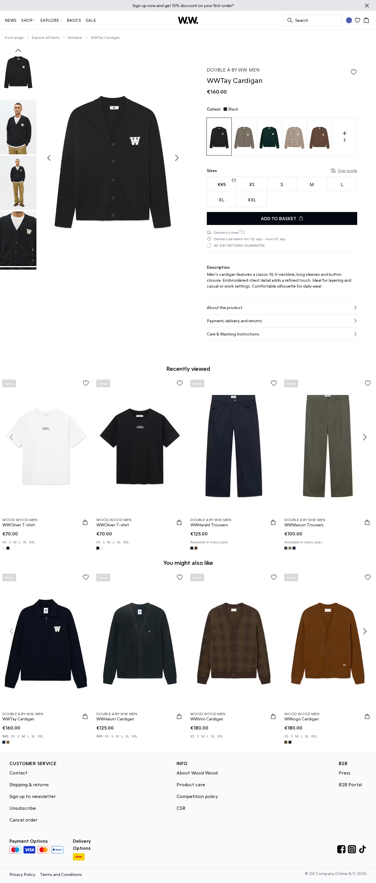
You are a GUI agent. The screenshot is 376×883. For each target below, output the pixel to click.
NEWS (10, 20)
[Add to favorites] (354, 72)
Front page (14, 37)
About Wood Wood (197, 772)
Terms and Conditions (61, 874)
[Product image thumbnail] (18, 71)
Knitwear (75, 37)
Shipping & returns (29, 784)
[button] (282, 307)
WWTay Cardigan (105, 37)
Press (344, 772)
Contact (18, 772)
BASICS (74, 20)
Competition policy (197, 796)
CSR (181, 808)
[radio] (251, 184)
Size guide (347, 170)
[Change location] (349, 20)
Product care (191, 784)
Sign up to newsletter (32, 796)
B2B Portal (350, 784)
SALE (91, 20)
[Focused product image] (113, 158)
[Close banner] (366, 5)
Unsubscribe (22, 808)
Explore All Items (46, 37)
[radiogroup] (282, 192)
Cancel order (23, 819)
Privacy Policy (22, 874)
